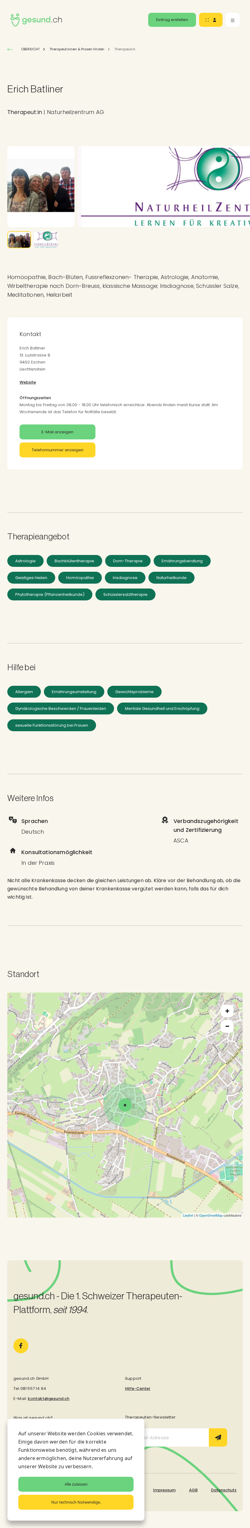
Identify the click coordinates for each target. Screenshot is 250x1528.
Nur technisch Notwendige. (76, 1502)
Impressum (164, 1490)
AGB (193, 1490)
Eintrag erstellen (172, 20)
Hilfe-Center (137, 1388)
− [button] (227, 1026)
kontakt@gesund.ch (48, 1398)
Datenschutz (224, 1490)
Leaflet (188, 1215)
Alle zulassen (76, 1484)
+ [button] (227, 1011)
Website (28, 382)
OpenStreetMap (211, 1215)
